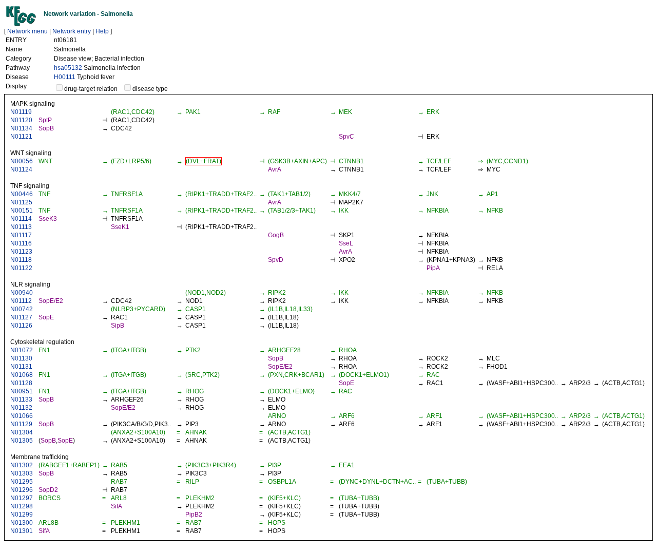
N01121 (21, 136)
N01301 (21, 531)
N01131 (21, 366)
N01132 (21, 407)
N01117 (21, 235)
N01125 (21, 202)
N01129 (21, 424)
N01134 (21, 128)
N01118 (21, 259)
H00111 (64, 77)
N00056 (21, 161)
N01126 (21, 325)
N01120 (21, 120)
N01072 (21, 350)
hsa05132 (68, 67)
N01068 (21, 374)
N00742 (21, 309)
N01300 (21, 522)
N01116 (21, 243)
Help (102, 31)
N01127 (21, 317)
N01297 (21, 498)
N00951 (21, 391)
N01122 (21, 268)
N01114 (21, 218)
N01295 (21, 481)
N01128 (21, 383)
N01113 (21, 227)
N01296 (21, 489)
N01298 (21, 506)
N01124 (21, 169)
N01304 (21, 432)
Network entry (71, 31)
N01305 (21, 440)
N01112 (21, 300)
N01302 (21, 465)
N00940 (21, 292)
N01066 (21, 416)
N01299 (21, 514)
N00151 (21, 210)
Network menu (27, 31)
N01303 (21, 473)
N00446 (21, 194)
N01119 (21, 112)
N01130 (21, 358)
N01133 (21, 399)
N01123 (21, 251)
